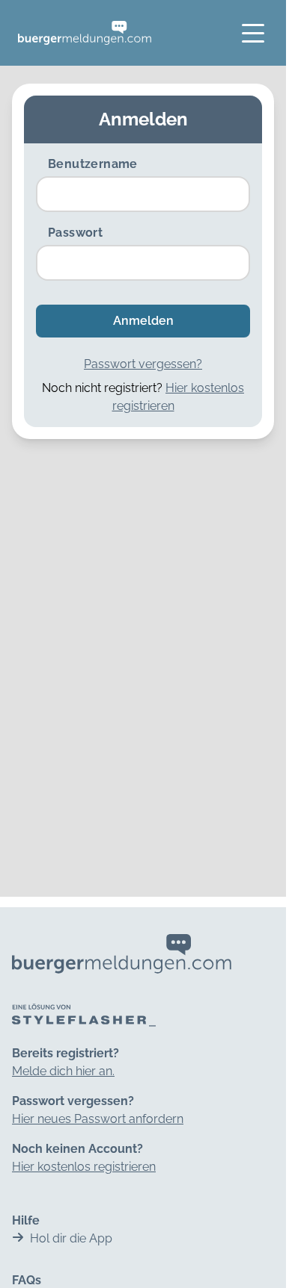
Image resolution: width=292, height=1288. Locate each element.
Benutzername (93, 164)
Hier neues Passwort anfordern (97, 1119)
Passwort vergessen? (143, 364)
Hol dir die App (71, 1238)
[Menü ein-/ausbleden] (253, 33)
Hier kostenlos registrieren (84, 1167)
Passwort (75, 232)
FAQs (26, 1280)
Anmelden (143, 321)
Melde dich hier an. (63, 1071)
